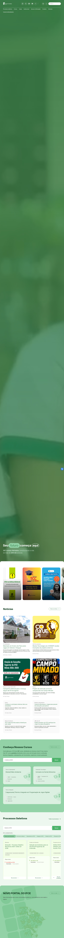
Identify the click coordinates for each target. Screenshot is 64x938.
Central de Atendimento (8, 12)
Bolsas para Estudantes (9, 836)
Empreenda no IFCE (31, 836)
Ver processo (14, 877)
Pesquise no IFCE (57, 836)
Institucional (26, 9)
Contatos (44, 9)
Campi (20, 9)
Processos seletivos (7, 9)
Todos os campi (55, 893)
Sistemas (50, 9)
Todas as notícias (55, 609)
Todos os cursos (55, 747)
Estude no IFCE (49, 836)
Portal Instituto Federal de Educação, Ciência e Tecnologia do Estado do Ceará (8, 3)
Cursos (15, 9)
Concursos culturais (20, 836)
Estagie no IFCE (40, 836)
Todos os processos (55, 819)
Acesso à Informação (35, 9)
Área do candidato (57, 877)
